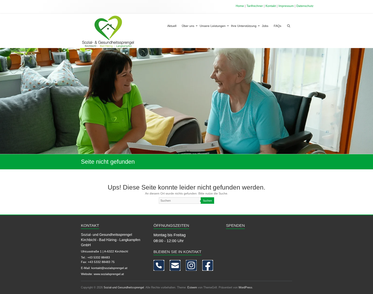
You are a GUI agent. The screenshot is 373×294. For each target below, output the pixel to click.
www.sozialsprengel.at (109, 274)
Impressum (286, 6)
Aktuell (171, 26)
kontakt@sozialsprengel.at (109, 268)
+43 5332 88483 (98, 257)
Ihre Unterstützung (243, 26)
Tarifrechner (255, 6)
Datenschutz (304, 6)
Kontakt (271, 6)
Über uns (188, 26)
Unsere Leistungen (213, 26)
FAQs (277, 26)
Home (240, 6)
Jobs (265, 26)
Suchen (207, 200)
